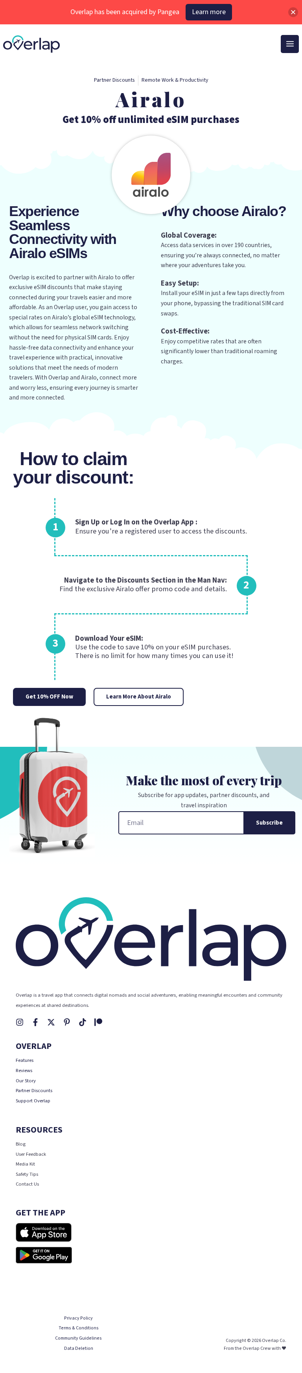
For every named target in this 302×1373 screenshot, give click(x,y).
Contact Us (27, 1184)
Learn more (209, 12)
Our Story (26, 1080)
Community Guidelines (78, 1338)
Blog (21, 1144)
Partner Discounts (34, 1090)
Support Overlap (33, 1100)
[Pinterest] (67, 1022)
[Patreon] (98, 1022)
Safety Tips (27, 1174)
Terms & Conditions (79, 1328)
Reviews (24, 1070)
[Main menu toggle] (290, 44)
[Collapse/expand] (293, 12)
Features (24, 1060)
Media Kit (25, 1164)
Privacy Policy (78, 1318)
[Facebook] (35, 1022)
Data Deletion (78, 1348)
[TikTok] (83, 1022)
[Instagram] (20, 1022)
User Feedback (31, 1154)
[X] (51, 1022)
